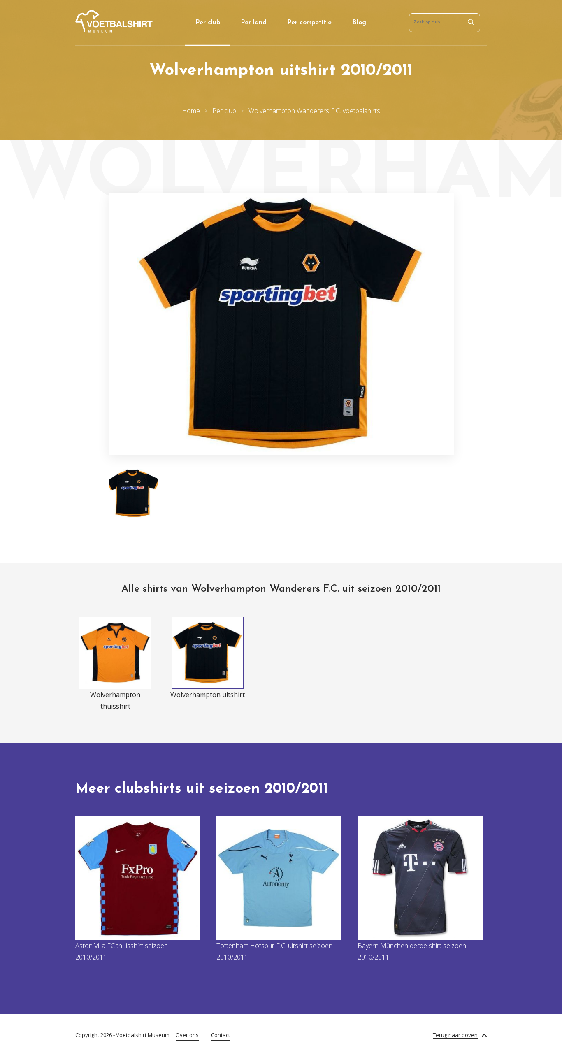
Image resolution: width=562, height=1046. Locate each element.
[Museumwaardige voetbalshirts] (114, 30)
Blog (359, 22)
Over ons (187, 1035)
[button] (85, 324)
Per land (254, 22)
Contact (220, 1035)
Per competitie (309, 22)
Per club (207, 22)
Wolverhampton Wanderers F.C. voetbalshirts (314, 110)
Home (191, 110)
